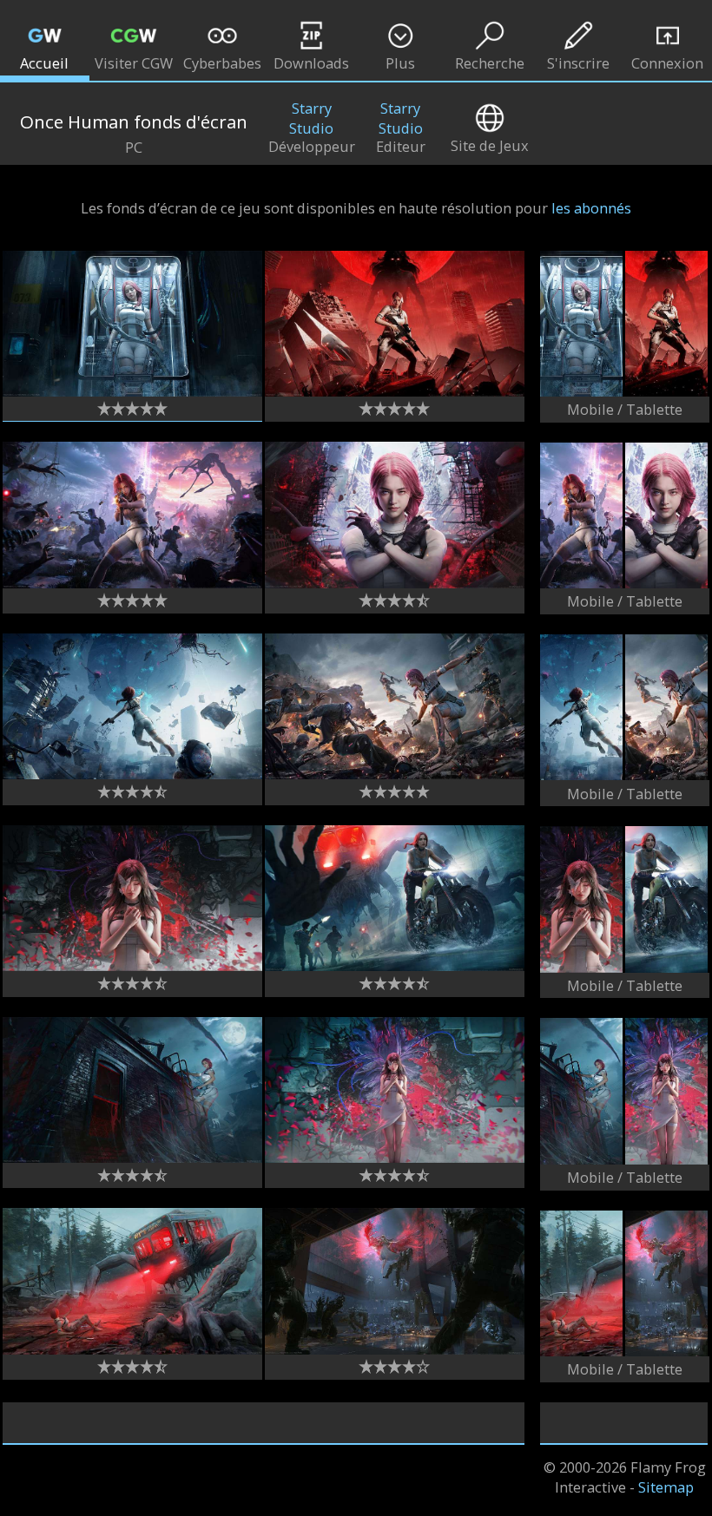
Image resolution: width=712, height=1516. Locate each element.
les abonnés (591, 208)
